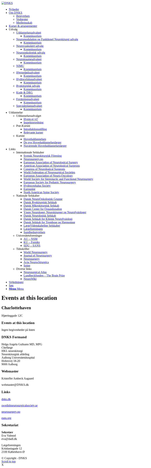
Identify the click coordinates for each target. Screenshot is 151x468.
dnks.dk (6, 399)
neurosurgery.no (10, 411)
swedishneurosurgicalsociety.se (19, 405)
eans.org (6, 418)
